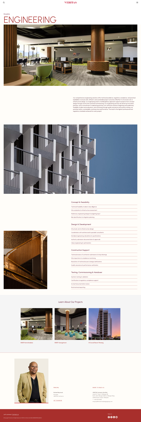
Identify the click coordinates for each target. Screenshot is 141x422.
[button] (137, 2)
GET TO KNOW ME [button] (58, 400)
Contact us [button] (15, 414)
